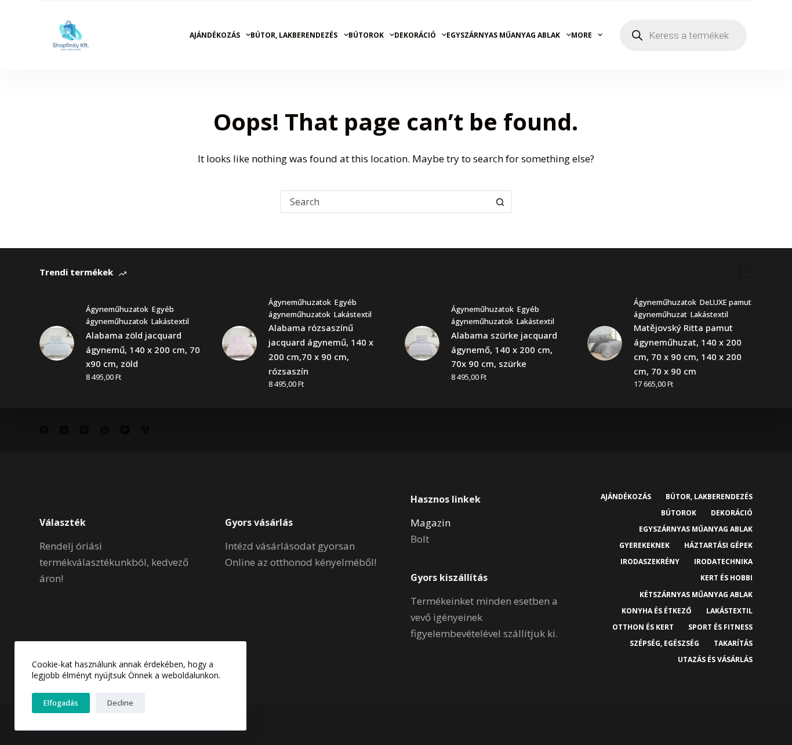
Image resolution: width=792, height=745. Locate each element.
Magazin (430, 522)
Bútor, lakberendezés (293, 35)
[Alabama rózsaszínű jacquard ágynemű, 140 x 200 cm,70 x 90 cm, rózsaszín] (239, 343)
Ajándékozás (215, 35)
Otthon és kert (643, 627)
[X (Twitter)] (64, 430)
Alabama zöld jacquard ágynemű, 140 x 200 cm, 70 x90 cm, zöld (143, 349)
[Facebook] (43, 430)
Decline (120, 702)
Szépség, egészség (664, 643)
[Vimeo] (145, 430)
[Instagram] (84, 430)
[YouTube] (125, 430)
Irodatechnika (723, 561)
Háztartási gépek (718, 545)
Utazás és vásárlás (715, 659)
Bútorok (366, 35)
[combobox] (385, 201)
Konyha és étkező (657, 611)
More (581, 35)
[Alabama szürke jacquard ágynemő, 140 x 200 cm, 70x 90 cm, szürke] (422, 343)
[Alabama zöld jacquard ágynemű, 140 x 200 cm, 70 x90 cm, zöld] (56, 343)
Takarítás (733, 643)
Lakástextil (170, 321)
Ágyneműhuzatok (117, 309)
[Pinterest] (104, 430)
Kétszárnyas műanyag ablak (696, 594)
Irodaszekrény (650, 561)
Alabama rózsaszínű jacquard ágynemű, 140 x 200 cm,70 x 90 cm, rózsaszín (320, 349)
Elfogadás (60, 702)
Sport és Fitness (720, 627)
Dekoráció (415, 35)
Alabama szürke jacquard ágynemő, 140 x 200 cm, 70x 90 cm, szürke (504, 349)
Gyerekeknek (644, 545)
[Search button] (500, 201)
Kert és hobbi (726, 578)
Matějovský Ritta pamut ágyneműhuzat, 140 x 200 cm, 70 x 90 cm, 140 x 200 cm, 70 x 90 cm (688, 349)
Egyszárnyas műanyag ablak (503, 35)
